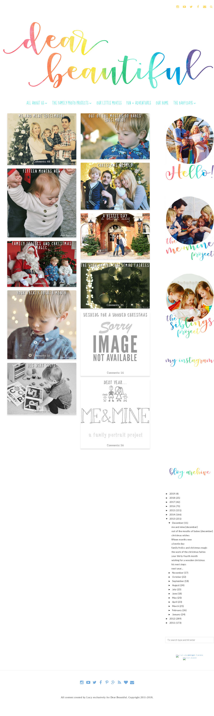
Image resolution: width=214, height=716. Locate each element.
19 (48, 410)
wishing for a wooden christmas (115, 314)
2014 (173, 514)
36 (122, 444)
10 (48, 355)
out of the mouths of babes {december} (115, 118)
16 (122, 372)
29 (48, 283)
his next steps (42, 365)
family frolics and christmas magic (42, 245)
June (175, 593)
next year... (115, 382)
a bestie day (115, 215)
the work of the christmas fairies (115, 265)
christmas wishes (115, 165)
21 (122, 206)
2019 (173, 493)
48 (48, 161)
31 (122, 304)
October (177, 577)
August (176, 585)
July (174, 589)
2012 (173, 618)
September (178, 581)
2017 (173, 502)
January (176, 614)
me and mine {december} (42, 116)
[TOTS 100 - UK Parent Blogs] (190, 654)
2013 (173, 518)
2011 (173, 622)
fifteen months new (42, 171)
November (178, 572)
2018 (173, 498)
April (175, 602)
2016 (173, 506)
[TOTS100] (190, 657)
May (174, 597)
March (176, 606)
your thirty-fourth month (42, 293)
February (177, 610)
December (178, 523)
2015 (173, 510)
